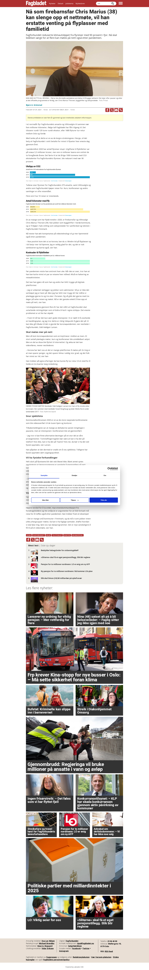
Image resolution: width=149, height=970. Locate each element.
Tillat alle (104, 500)
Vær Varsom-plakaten (101, 957)
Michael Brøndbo (46, 943)
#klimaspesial (77, 535)
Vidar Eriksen (48, 948)
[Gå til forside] (36, 3)
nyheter (67, 535)
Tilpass (73, 500)
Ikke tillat (45, 500)
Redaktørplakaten (81, 957)
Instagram (64, 951)
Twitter (86, 948)
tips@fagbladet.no (85, 943)
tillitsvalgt (57, 535)
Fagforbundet (72, 941)
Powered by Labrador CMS (74, 967)
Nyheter (52, 3)
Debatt (60, 3)
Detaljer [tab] (74, 475)
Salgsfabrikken (75, 946)
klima (29, 535)
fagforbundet (38, 535)
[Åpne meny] (120, 3)
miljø (48, 535)
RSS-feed (109, 951)
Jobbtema (69, 3)
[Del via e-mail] (116, 110)
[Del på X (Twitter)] (112, 110)
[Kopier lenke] (121, 110)
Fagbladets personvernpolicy (56, 959)
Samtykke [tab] (44, 475)
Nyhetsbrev (80, 3)
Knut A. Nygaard (44, 946)
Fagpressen (51, 957)
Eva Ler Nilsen (48, 941)
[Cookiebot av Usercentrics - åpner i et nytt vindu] (109, 468)
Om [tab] (105, 475)
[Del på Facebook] (107, 110)
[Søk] (112, 3)
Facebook (76, 948)
